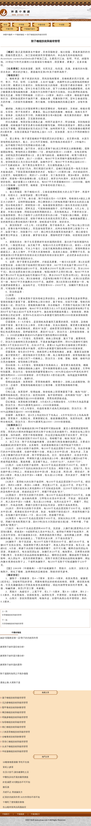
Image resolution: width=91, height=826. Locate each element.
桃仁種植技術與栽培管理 (14, 727)
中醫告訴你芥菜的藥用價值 (15, 777)
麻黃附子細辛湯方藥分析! (12, 656)
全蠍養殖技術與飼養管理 (14, 737)
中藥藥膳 (20, 814)
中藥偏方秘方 (29, 29)
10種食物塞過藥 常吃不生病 (16, 762)
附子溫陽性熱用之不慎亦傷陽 (14, 673)
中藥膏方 (5, 814)
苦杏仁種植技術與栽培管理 (15, 741)
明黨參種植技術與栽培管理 (15, 717)
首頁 (5, 25)
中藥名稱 (41, 25)
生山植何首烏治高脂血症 (14, 807)
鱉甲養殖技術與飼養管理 (14, 707)
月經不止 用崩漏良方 (13, 792)
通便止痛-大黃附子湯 (10, 682)
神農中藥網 (7, 35)
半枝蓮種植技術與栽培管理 (15, 751)
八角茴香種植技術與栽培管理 (16, 732)
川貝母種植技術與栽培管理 (12, 624)
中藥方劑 (9, 29)
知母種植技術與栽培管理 (14, 722)
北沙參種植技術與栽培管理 (15, 702)
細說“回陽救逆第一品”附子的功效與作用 (19, 638)
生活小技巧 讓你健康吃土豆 (16, 772)
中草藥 (21, 25)
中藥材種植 (19, 35)
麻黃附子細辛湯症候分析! (12, 647)
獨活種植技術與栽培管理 (14, 712)
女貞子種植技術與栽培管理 (15, 746)
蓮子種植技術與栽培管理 (14, 698)
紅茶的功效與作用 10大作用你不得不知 (21, 797)
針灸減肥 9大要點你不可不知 (16, 782)
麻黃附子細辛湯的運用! (11, 664)
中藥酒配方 (35, 814)
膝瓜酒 (6, 787)
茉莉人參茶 (8, 767)
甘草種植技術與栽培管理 (11, 615)
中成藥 (61, 25)
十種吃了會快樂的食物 (13, 802)
